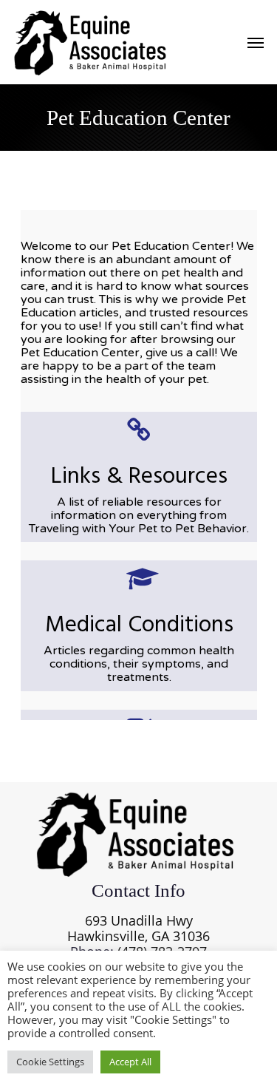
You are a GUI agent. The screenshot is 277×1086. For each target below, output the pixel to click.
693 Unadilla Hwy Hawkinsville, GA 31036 (138, 928)
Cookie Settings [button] (50, 1061)
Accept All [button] (130, 1061)
